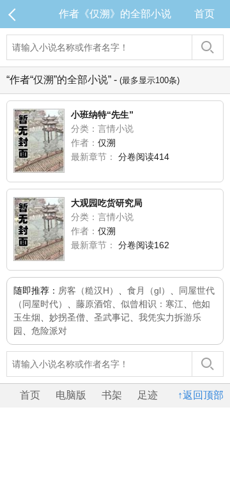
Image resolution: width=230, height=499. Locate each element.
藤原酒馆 (94, 304)
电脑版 (71, 395)
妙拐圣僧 (67, 317)
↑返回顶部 (201, 395)
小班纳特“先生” (102, 114)
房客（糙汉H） (88, 290)
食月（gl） (148, 290)
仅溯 (107, 143)
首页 (204, 13)
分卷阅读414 (143, 157)
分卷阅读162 (143, 245)
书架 (112, 395)
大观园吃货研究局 (106, 203)
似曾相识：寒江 (152, 304)
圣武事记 (112, 317)
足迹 (147, 395)
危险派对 (49, 331)
